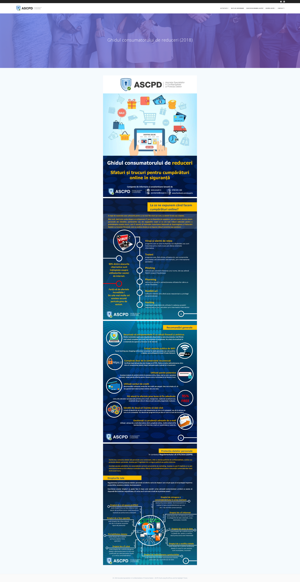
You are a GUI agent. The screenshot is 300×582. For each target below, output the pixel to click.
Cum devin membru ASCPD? (255, 8)
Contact (281, 8)
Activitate (224, 8)
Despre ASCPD (270, 8)
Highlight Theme (182, 578)
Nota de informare (237, 8)
